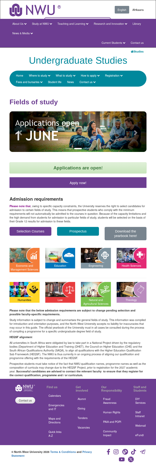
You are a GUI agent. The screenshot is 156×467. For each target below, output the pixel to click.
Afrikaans (138, 10)
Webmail (140, 425)
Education (60, 265)
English (122, 10)
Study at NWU (40, 24)
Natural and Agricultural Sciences (95, 302)
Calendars (55, 396)
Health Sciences (131, 265)
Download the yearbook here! (125, 233)
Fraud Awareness (109, 401)
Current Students (112, 43)
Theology (131, 300)
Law (60, 300)
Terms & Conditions (63, 452)
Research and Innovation (109, 24)
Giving (81, 408)
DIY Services (140, 401)
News (70, 82)
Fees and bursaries (27, 82)
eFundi (139, 435)
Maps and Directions (54, 420)
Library (137, 24)
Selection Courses (30, 231)
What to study (64, 75)
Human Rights (111, 412)
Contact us (137, 43)
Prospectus (78, 231)
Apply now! (78, 182)
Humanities (24, 300)
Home (19, 75)
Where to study (38, 75)
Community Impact (110, 433)
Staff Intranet (140, 414)
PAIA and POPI (112, 422)
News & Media (21, 33)
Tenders (83, 418)
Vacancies (84, 427)
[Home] (35, 10)
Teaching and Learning (71, 24)
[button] (20, 131)
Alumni (82, 399)
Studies (139, 51)
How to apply (88, 75)
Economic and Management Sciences (24, 267)
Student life (54, 82)
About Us (17, 24)
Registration (112, 75)
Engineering (96, 265)
